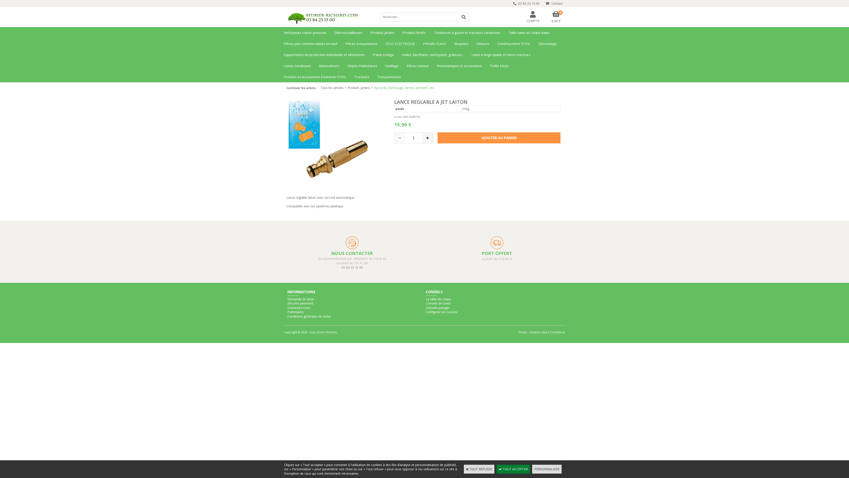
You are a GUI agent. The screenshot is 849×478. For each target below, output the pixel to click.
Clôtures (482, 43)
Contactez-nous (298, 308)
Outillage (392, 66)
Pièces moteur (418, 66)
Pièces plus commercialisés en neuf (310, 43)
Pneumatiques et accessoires (459, 66)
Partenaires (295, 312)
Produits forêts (414, 32)
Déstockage (548, 43)
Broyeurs (461, 43)
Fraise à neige (383, 54)
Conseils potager (438, 308)
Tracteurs (361, 77)
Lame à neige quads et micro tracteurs (501, 54)
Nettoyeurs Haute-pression (305, 32)
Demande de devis (300, 299)
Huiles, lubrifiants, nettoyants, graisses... (433, 54)
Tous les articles (332, 88)
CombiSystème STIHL (514, 43)
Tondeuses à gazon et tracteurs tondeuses (467, 32)
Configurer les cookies (441, 312)
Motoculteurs (329, 66)
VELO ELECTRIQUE (400, 43)
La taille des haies (438, 299)
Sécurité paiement (300, 303)
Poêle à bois (499, 66)
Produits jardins (382, 32)
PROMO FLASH (434, 43)
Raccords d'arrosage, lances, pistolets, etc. (404, 88)
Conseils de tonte (438, 303)
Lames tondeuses (297, 66)
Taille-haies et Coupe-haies (529, 32)
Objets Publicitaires (362, 66)
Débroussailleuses (348, 32)
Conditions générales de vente (309, 316)
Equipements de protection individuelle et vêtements (324, 54)
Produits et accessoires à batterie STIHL (315, 77)
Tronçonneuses (389, 77)
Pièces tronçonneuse (361, 43)
